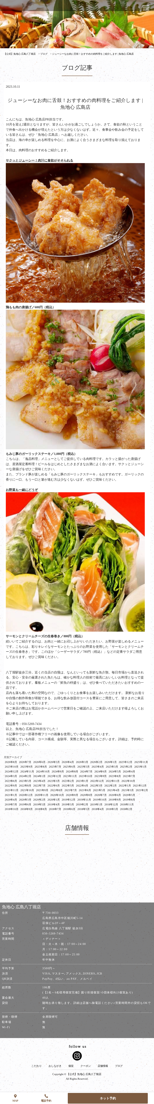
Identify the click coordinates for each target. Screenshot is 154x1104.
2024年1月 (39, 776)
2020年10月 (57, 795)
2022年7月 (39, 785)
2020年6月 (115, 795)
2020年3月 (25, 799)
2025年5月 (83, 766)
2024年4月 (129, 771)
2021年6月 (85, 790)
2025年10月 (11, 766)
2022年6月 (54, 785)
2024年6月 (100, 771)
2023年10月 (85, 776)
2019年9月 (115, 799)
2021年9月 (42, 790)
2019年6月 (25, 804)
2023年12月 (54, 776)
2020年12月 (26, 795)
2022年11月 (113, 780)
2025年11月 (141, 762)
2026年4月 (68, 762)
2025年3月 (112, 766)
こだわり (36, 1066)
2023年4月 (39, 780)
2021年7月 (71, 790)
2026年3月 (82, 762)
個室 (71, 1066)
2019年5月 (39, 804)
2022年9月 (11, 785)
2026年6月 (39, 762)
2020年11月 (41, 795)
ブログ (119, 1066)
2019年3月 (68, 804)
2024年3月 (11, 776)
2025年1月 (140, 766)
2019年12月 (68, 799)
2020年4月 (11, 799)
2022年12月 (97, 780)
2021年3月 (128, 790)
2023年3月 (54, 780)
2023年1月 (82, 780)
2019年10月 (100, 799)
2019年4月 (54, 804)
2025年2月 (126, 766)
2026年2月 (96, 762)
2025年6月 (69, 766)
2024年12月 (11, 771)
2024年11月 (27, 771)
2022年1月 (125, 785)
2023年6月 (11, 780)
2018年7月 (55, 809)
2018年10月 (11, 809)
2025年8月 (41, 766)
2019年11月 (84, 799)
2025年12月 (125, 762)
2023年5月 (25, 780)
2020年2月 (39, 799)
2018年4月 (98, 809)
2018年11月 (127, 804)
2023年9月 (100, 776)
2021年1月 (11, 795)
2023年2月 (68, 780)
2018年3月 (112, 809)
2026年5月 (54, 762)
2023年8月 (115, 776)
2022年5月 (68, 785)
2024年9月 (58, 771)
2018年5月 (83, 809)
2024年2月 (25, 776)
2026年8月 (11, 762)
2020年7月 (100, 795)
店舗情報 (103, 1066)
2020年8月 (86, 795)
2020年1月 (54, 799)
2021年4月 (113, 790)
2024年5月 (115, 771)
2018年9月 (26, 809)
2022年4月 (82, 785)
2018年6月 (69, 809)
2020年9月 (72, 795)
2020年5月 (129, 795)
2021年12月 (140, 785)
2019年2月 (82, 804)
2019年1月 (96, 804)
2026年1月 (110, 762)
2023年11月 (70, 776)
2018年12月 (111, 804)
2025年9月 (26, 766)
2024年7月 (86, 771)
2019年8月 (129, 799)
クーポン (85, 1066)
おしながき (55, 1066)
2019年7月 (11, 804)
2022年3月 (96, 785)
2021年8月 (56, 790)
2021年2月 (142, 790)
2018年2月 (126, 809)
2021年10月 (27, 790)
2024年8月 (72, 771)
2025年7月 (55, 766)
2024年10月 (43, 771)
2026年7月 (25, 762)
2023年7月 (129, 776)
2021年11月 (11, 790)
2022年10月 (128, 780)
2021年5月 (99, 790)
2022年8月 (25, 785)
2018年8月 (41, 809)
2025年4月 (98, 766)
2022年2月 (110, 785)
